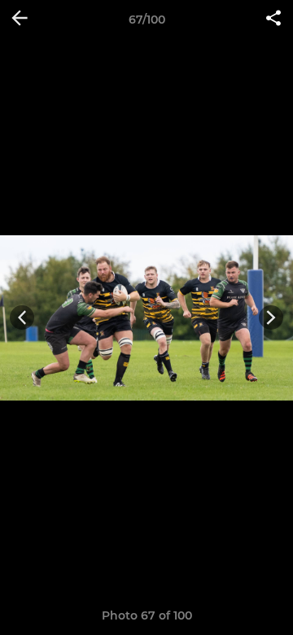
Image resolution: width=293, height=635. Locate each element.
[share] (273, 19)
